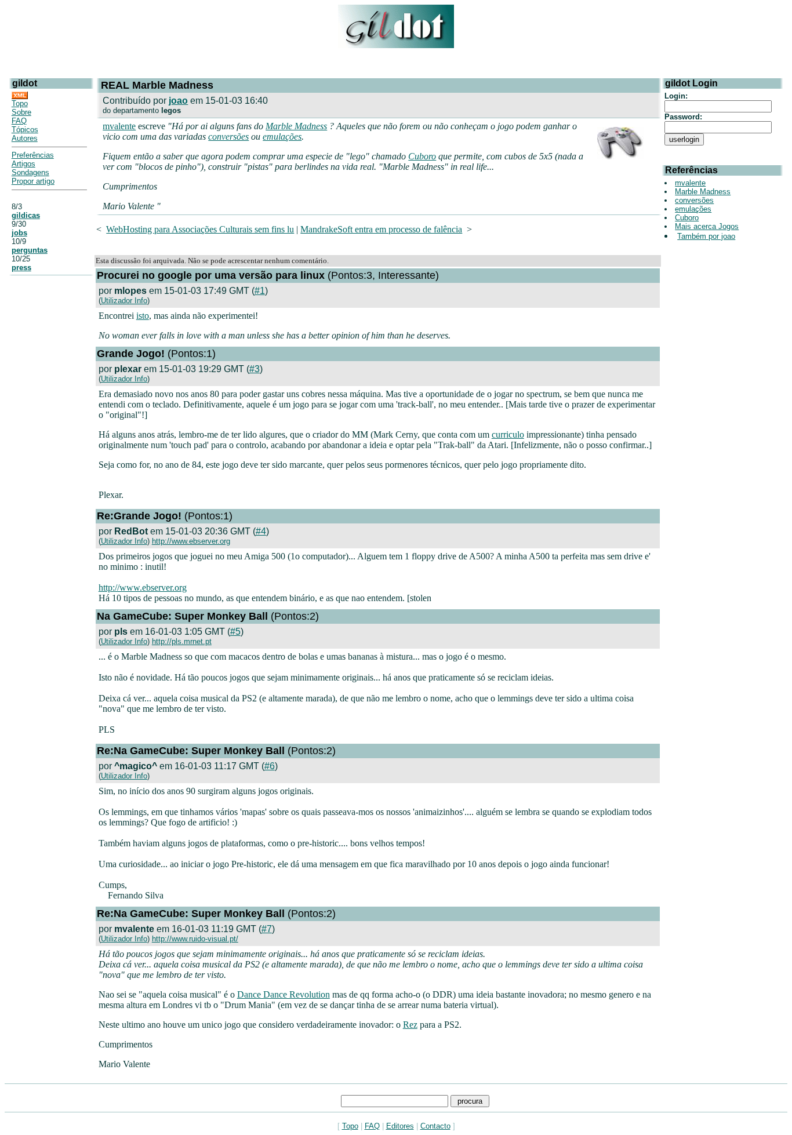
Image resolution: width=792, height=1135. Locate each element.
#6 (269, 766)
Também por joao (706, 236)
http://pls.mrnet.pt (182, 641)
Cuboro (422, 156)
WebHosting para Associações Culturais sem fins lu (200, 229)
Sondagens (30, 172)
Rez (410, 1024)
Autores (25, 138)
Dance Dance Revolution (283, 994)
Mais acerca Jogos (707, 226)
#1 (260, 291)
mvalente (119, 126)
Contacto (435, 1126)
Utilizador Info (124, 300)
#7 (266, 929)
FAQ (19, 121)
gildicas (26, 215)
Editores (400, 1126)
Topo (20, 103)
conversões (228, 136)
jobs (19, 232)
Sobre (21, 112)
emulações (282, 136)
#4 (261, 531)
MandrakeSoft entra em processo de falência (381, 229)
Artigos (23, 163)
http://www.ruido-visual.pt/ (195, 938)
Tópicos (25, 129)
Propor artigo (33, 181)
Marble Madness (296, 126)
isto (142, 316)
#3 (254, 369)
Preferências (33, 155)
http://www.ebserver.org (191, 541)
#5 (235, 631)
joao (178, 101)
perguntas (30, 250)
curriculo (508, 434)
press (21, 267)
